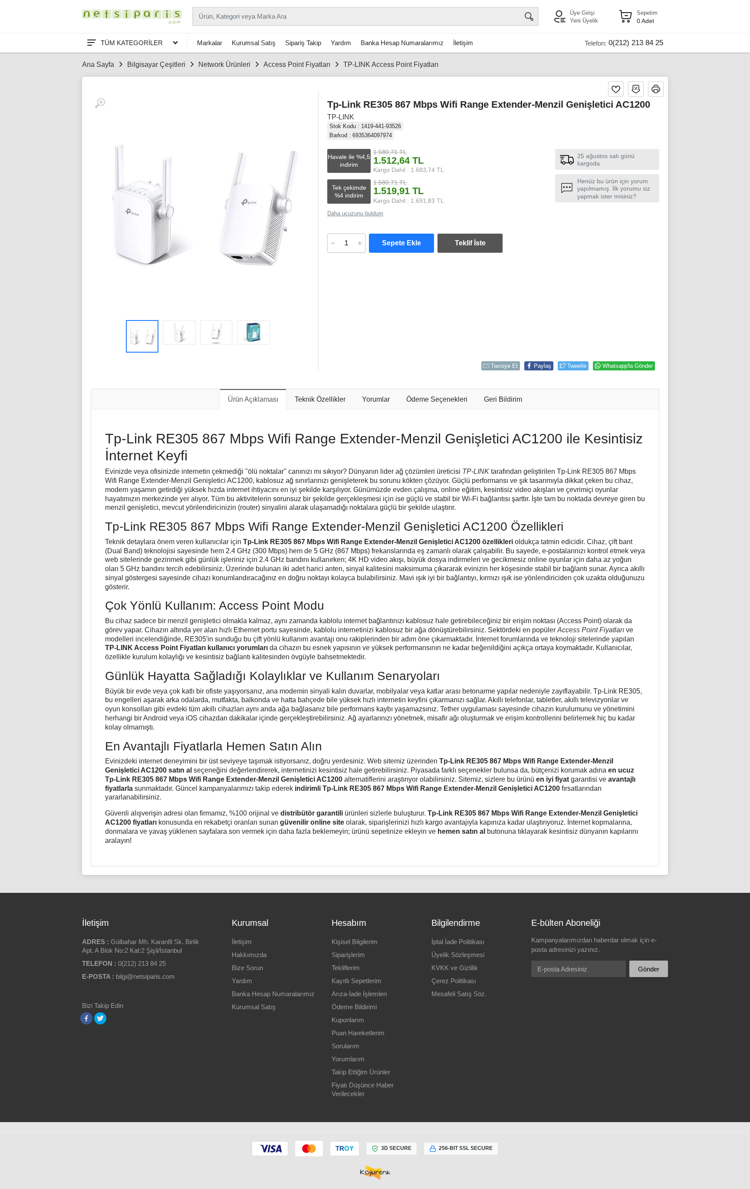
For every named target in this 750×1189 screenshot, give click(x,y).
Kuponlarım (348, 1020)
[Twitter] (100, 1018)
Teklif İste (470, 243)
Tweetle (576, 366)
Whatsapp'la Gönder (627, 366)
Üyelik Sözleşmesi (457, 954)
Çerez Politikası (453, 980)
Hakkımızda (249, 954)
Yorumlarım (348, 1059)
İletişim (463, 42)
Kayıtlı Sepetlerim (357, 980)
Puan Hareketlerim (358, 1033)
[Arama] (529, 16)
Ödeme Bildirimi (354, 1007)
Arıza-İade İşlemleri (359, 993)
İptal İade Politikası (457, 941)
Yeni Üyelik (584, 20)
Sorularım (345, 1046)
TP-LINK (340, 117)
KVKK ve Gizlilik (454, 967)
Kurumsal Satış (254, 42)
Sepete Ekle (401, 243)
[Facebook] (86, 1018)
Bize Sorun (247, 967)
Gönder (648, 969)
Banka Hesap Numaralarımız (402, 42)
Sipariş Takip (303, 42)
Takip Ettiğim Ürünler (361, 1072)
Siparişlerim (348, 954)
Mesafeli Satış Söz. (459, 993)
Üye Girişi (582, 13)
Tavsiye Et (504, 366)
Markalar (209, 42)
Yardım (341, 42)
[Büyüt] (100, 103)
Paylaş (542, 366)
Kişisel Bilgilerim (355, 941)
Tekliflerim (346, 967)
